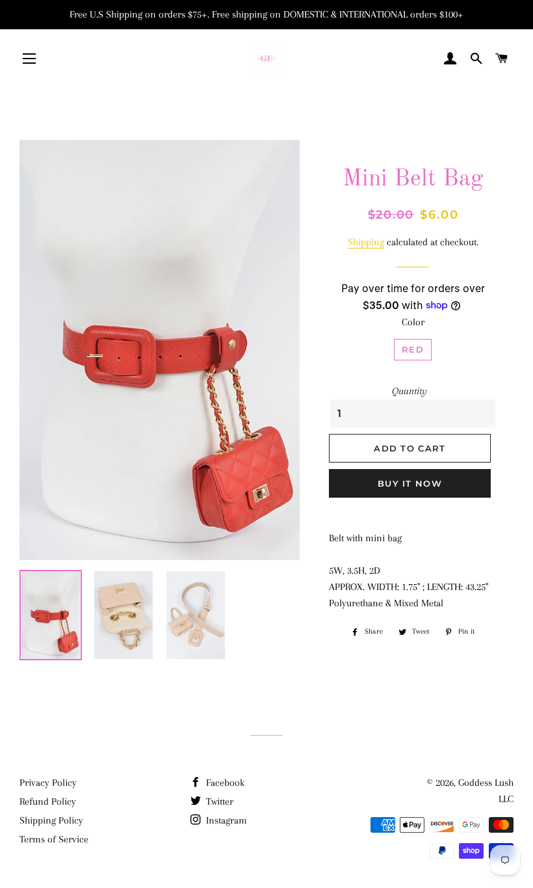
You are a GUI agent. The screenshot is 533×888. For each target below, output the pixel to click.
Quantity (409, 391)
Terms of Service (54, 839)
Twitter (218, 801)
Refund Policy (48, 801)
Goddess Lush (486, 782)
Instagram (225, 820)
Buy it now (410, 483)
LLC (506, 799)
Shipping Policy (51, 820)
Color (413, 322)
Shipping (366, 242)
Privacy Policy (48, 782)
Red (413, 349)
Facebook (223, 782)
